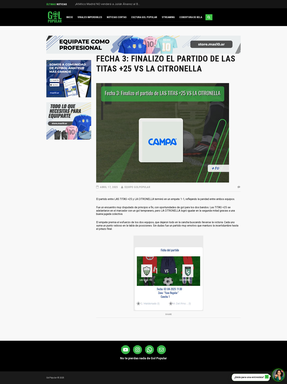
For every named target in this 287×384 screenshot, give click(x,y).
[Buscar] (208, 17)
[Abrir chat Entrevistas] (278, 375)
